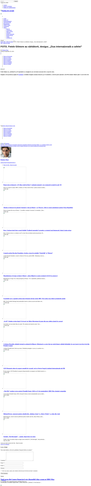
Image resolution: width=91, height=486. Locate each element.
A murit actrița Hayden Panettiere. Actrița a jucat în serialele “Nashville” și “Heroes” (28, 253)
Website (2, 468)
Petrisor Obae (5, 50)
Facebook (20, 74)
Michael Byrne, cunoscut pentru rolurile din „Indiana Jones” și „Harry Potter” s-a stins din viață (31, 414)
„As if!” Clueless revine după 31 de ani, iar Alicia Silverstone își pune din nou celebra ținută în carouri (33, 321)
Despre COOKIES (7, 6)
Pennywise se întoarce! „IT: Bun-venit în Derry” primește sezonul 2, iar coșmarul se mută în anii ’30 (32, 185)
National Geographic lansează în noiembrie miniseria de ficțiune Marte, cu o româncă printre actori (26, 144)
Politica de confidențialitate (9, 7)
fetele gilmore (6, 125)
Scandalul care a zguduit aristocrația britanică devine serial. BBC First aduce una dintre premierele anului (34, 298)
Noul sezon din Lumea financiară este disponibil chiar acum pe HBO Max (27, 479)
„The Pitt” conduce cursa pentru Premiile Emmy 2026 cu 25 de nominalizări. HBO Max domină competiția (34, 391)
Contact (5, 5)
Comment (3, 460)
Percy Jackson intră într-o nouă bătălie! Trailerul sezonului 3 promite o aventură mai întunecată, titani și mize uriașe (37, 230)
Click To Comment (5, 444)
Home (2, 41)
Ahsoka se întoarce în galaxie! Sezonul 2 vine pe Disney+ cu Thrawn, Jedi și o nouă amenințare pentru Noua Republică (38, 207)
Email (2, 465)
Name (2, 462)
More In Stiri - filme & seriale (10, 165)
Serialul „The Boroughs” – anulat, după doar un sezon (19, 436)
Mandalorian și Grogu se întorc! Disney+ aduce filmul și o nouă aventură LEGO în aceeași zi (30, 276)
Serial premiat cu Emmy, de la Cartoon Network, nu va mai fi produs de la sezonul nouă (23, 146)
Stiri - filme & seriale (8, 41)
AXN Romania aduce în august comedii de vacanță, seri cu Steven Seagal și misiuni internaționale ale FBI (34, 368)
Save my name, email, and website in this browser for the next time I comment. (20, 470)
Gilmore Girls (12, 125)
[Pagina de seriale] (7, 11)
